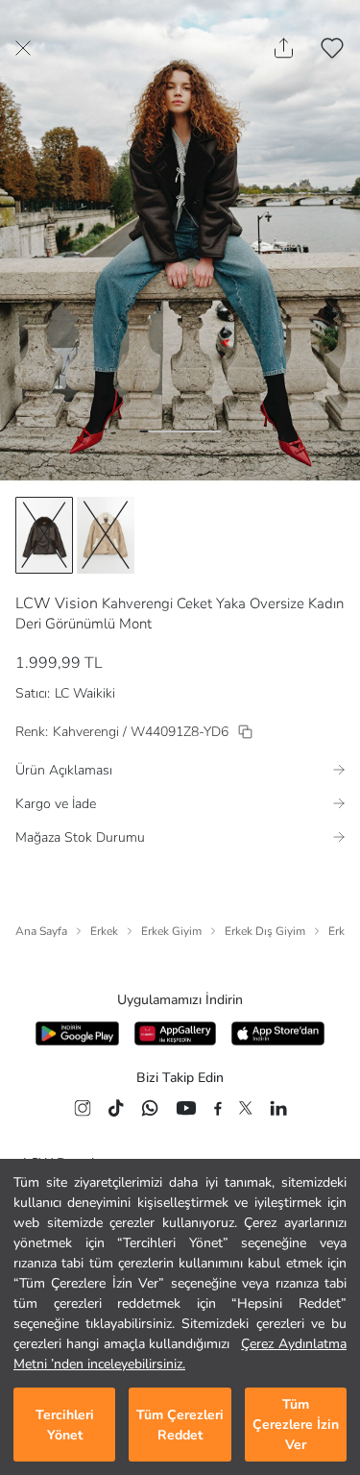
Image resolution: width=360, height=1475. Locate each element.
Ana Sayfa (41, 931)
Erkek (104, 931)
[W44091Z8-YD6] (245, 732)
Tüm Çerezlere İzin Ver (295, 1424)
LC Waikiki (85, 693)
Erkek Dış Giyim (265, 931)
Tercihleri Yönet (65, 1425)
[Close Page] (23, 48)
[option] (44, 535)
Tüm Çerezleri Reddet (180, 1425)
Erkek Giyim (171, 931)
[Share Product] (284, 48)
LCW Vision (56, 603)
